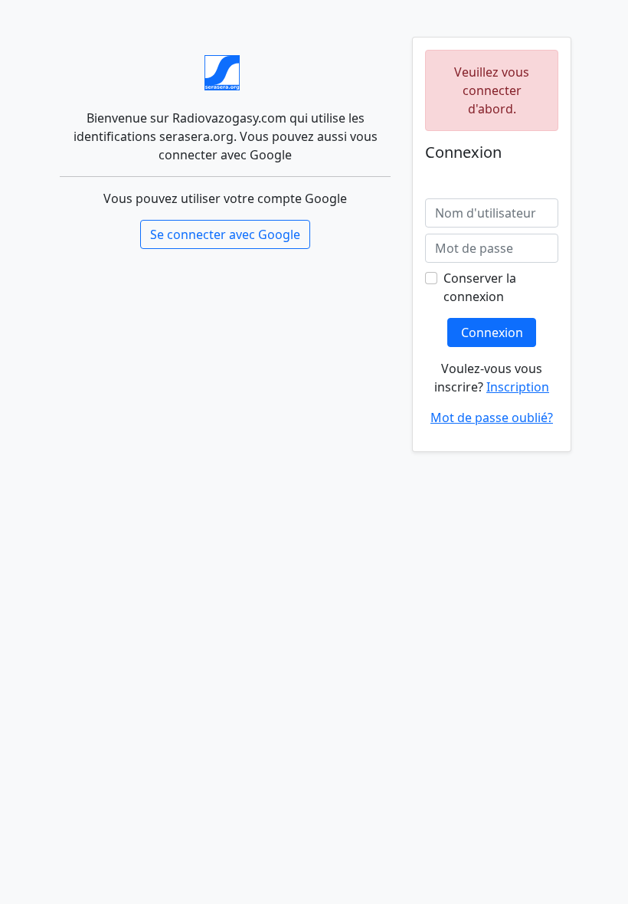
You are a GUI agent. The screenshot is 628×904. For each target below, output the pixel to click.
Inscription (517, 386)
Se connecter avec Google (225, 234)
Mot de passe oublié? (491, 417)
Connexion (492, 332)
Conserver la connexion (479, 287)
